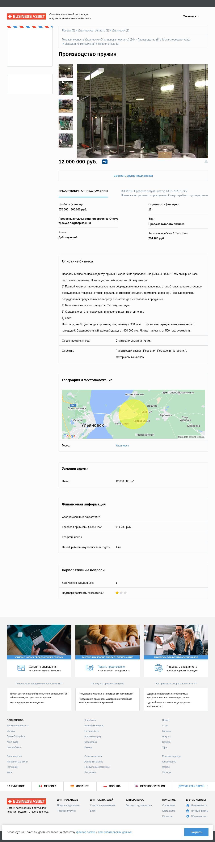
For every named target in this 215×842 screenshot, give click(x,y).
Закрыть (196, 832)
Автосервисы (169, 761)
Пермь (165, 720)
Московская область (18, 725)
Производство (14, 756)
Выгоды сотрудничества (139, 805)
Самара (166, 742)
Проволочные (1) (108, 43)
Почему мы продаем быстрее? (107, 683)
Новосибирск (14, 747)
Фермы (166, 767)
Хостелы (166, 772)
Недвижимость (199, 805)
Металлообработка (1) (176, 39)
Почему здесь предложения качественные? (39, 683)
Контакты (167, 816)
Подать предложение (68, 805)
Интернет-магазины (17, 761)
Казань (88, 747)
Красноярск (90, 742)
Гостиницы (12, 767)
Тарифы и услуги (66, 810)
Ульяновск (122, 445)
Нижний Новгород (93, 725)
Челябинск (90, 720)
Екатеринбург (91, 731)
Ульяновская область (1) (93, 30)
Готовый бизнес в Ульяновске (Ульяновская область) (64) (98, 39)
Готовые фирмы (199, 810)
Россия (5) (68, 30)
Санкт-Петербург (16, 736)
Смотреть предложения (102, 805)
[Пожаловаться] (206, 161)
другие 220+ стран (191, 786)
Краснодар (12, 741)
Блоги (93, 810)
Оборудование (199, 816)
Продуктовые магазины (97, 767)
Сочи (165, 725)
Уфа (164, 747)
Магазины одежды (171, 756)
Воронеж (166, 731)
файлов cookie (85, 832)
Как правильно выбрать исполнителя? (176, 683)
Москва (11, 731)
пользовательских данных (115, 832)
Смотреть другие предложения (133, 175)
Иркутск (166, 736)
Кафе (9, 772)
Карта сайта (168, 810)
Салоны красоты (93, 756)
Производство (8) (148, 39)
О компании (168, 805)
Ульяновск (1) (120, 30)
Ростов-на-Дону (92, 736)
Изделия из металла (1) (80, 43)
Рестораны (90, 772)
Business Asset (16, 15)
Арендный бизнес (93, 761)
